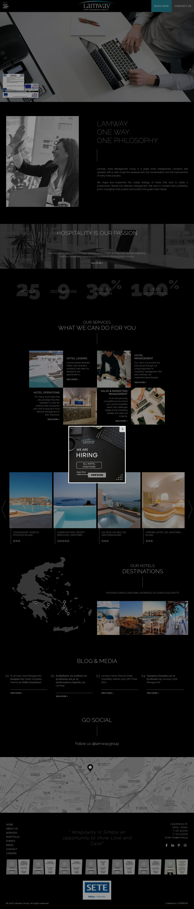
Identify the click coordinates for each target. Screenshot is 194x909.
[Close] (122, 429)
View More (97, 475)
